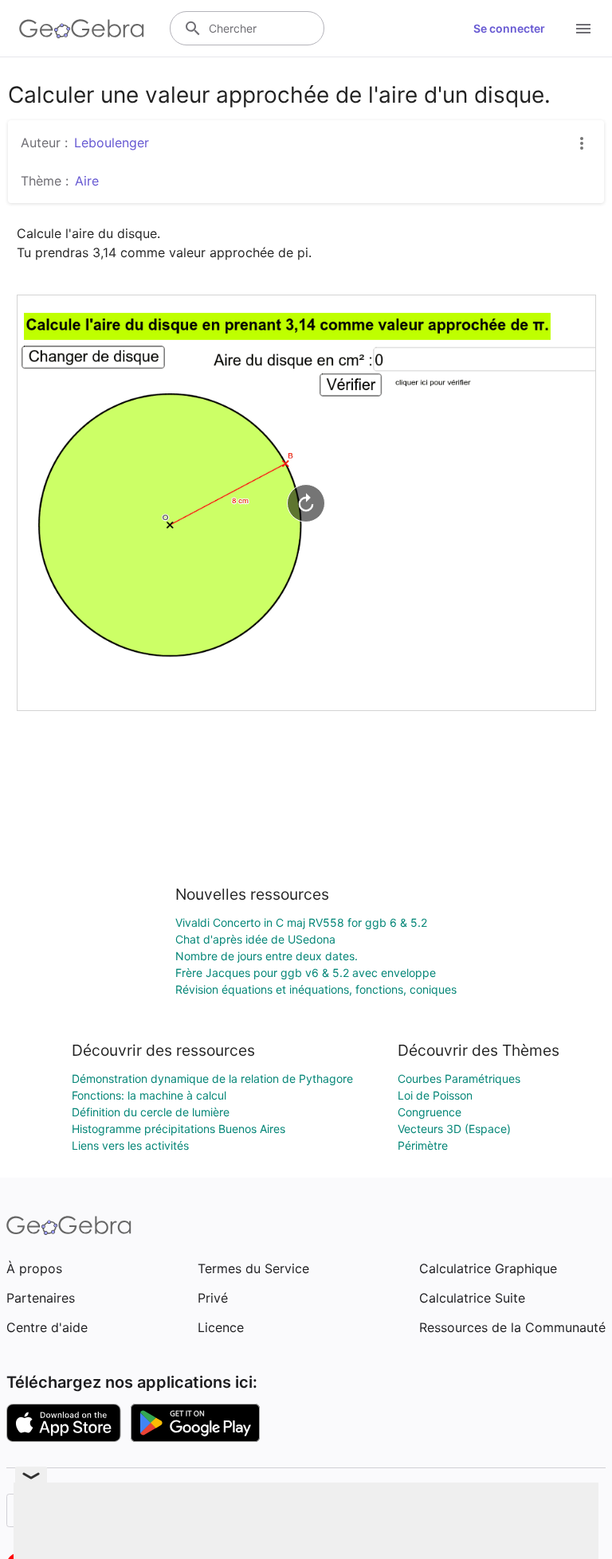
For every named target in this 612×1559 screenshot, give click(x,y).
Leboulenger (111, 142)
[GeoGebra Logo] (81, 28)
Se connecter (509, 28)
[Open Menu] (583, 28)
